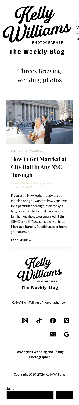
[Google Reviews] (67, 334)
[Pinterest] (67, 321)
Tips (24, 150)
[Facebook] (53, 321)
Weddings (36, 150)
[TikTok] (39, 321)
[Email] (53, 334)
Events (15, 150)
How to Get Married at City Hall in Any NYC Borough (38, 166)
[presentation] (39, 122)
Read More (21, 240)
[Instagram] (25, 321)
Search (11, 389)
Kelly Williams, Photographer (32, 183)
